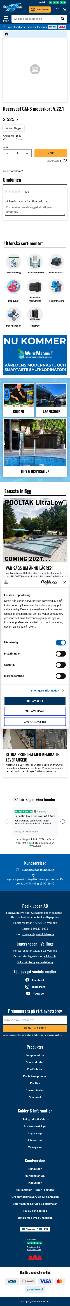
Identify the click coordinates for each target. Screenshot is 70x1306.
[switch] (61, 654)
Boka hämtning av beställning (35, 962)
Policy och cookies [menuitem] (35, 1210)
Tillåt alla (35, 701)
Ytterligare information (45, 690)
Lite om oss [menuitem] (35, 1140)
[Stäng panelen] (64, 582)
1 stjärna (6, 191)
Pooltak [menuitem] (35, 1083)
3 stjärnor (12, 191)
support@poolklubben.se (38, 869)
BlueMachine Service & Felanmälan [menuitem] (35, 1203)
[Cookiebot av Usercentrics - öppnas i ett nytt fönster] (42, 582)
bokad (20, 883)
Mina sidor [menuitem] (35, 1168)
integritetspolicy (54, 1035)
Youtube (38, 993)
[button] (6, 18)
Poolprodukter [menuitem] (35, 1055)
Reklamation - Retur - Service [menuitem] (35, 1189)
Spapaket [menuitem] (35, 1097)
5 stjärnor (19, 191)
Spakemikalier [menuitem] (35, 1090)
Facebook (38, 980)
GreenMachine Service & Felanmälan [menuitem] (35, 1196)
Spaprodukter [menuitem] (35, 1062)
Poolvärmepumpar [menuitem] (35, 1076)
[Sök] (62, 19)
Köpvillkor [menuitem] (35, 1182)
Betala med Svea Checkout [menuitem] (35, 1217)
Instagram (38, 986)
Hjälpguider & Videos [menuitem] (35, 1119)
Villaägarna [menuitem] (35, 1147)
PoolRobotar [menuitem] (35, 1069)
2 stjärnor (9, 191)
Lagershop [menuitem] (35, 1133)
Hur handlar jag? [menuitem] (35, 1175)
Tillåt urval (35, 711)
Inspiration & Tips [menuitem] (35, 1126)
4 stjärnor (16, 191)
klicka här (50, 956)
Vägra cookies (35, 721)
